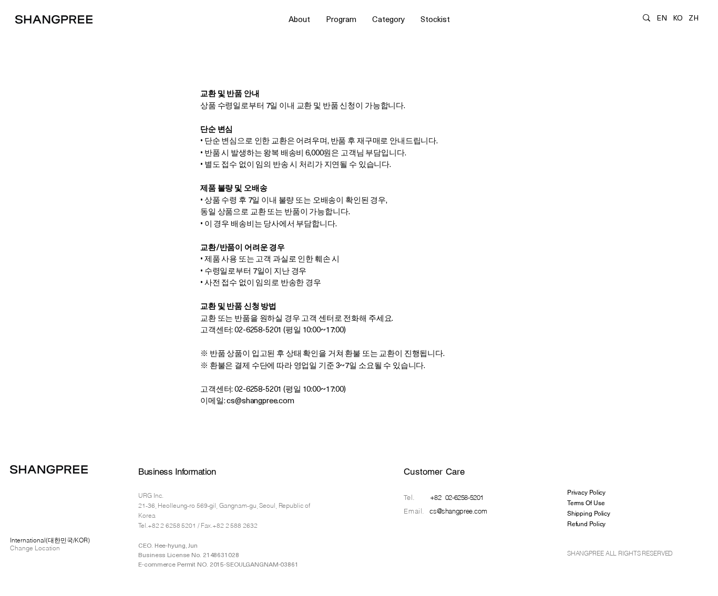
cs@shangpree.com (458, 511)
